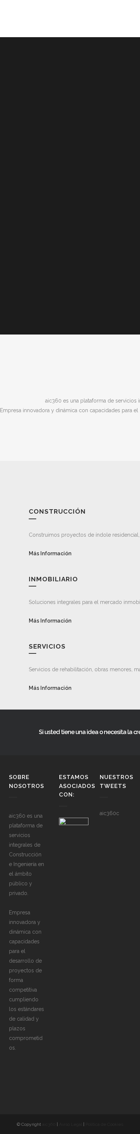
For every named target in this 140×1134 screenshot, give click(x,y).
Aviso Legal (70, 1124)
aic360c (109, 813)
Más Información (50, 553)
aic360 (49, 1124)
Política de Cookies (104, 1124)
